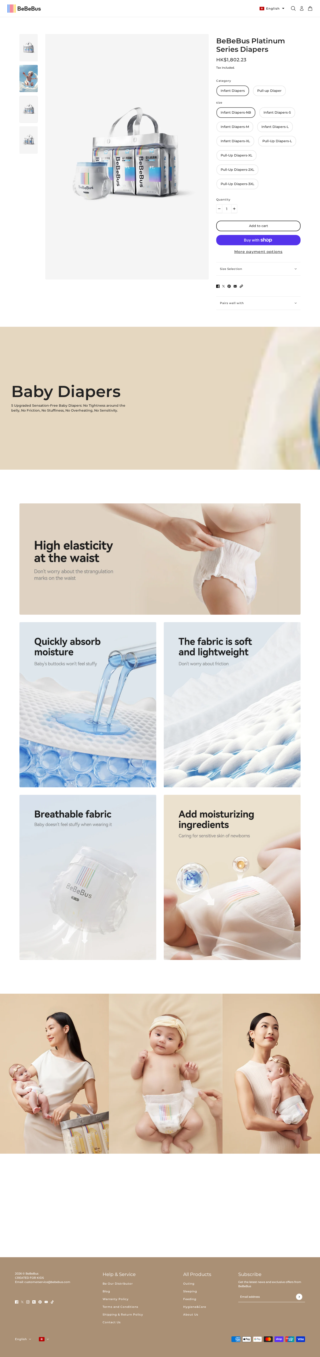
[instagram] (27, 1301)
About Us (190, 1314)
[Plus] (234, 208)
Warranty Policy (116, 1299)
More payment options (258, 251)
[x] (22, 1301)
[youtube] (46, 1301)
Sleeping (190, 1291)
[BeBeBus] (24, 8)
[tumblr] (33, 1301)
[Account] (301, 8)
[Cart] (310, 8)
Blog (106, 1291)
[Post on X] (223, 286)
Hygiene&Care (194, 1307)
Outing (188, 1283)
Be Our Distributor (118, 1283)
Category (223, 80)
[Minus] (219, 208)
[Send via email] (235, 286)
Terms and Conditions (120, 1307)
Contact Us (112, 1322)
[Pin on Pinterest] (229, 286)
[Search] (293, 8)
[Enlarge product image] (127, 156)
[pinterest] (40, 1301)
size (219, 102)
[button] (241, 286)
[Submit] (299, 1297)
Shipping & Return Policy (123, 1314)
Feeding (189, 1299)
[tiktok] (52, 1301)
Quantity (223, 199)
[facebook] (16, 1301)
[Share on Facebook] (217, 286)
